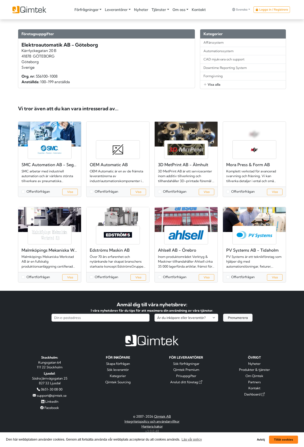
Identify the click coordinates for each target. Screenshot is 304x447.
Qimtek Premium (186, 370)
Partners (254, 382)
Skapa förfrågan (118, 364)
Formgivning (213, 76)
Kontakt (199, 9)
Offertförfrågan (38, 191)
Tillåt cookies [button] (283, 439)
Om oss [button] (179, 9)
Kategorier (118, 376)
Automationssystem (218, 51)
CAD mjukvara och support (223, 59)
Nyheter (141, 9)
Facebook (51, 408)
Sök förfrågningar (186, 364)
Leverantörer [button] (116, 9)
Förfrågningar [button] (86, 9)
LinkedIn (51, 401)
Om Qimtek (254, 376)
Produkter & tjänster (254, 370)
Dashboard (252, 394)
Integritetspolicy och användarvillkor (152, 421)
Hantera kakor (152, 426)
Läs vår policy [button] (192, 439)
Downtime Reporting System (225, 68)
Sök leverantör (118, 370)
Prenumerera (238, 318)
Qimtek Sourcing (118, 382)
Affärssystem (213, 42)
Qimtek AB (162, 416)
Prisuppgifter (186, 376)
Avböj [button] (261, 439)
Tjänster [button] (159, 9)
